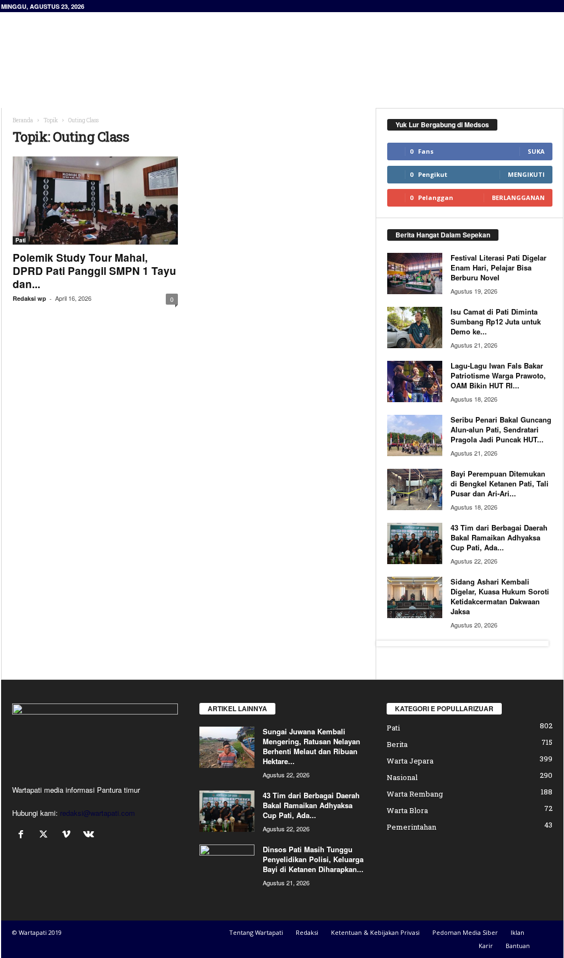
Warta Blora (407, 810)
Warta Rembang (415, 794)
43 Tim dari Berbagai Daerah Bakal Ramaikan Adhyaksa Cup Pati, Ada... (499, 537)
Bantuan (518, 945)
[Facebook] (23, 835)
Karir (486, 945)
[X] (46, 835)
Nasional (402, 777)
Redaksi (307, 932)
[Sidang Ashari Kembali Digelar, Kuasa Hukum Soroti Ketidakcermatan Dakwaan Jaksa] (414, 597)
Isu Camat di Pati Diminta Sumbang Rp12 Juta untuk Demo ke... (496, 321)
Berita (397, 744)
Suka (536, 151)
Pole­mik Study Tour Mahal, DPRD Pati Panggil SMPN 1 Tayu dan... (94, 270)
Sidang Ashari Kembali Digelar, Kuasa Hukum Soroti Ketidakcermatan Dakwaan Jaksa (500, 596)
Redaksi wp (29, 298)
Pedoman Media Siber (465, 932)
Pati (20, 240)
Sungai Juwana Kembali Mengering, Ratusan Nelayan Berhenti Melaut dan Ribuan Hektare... (311, 746)
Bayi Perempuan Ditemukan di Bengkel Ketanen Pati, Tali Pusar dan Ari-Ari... (500, 483)
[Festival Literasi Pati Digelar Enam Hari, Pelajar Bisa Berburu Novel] (414, 273)
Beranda (23, 120)
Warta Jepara (410, 761)
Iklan (517, 932)
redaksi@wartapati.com (97, 813)
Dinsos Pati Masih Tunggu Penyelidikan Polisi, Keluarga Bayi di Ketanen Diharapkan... (313, 859)
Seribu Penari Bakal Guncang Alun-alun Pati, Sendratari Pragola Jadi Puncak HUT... (501, 429)
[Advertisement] (362, 48)
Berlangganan (518, 197)
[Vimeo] (68, 835)
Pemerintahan (411, 827)
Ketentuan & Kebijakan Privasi (375, 932)
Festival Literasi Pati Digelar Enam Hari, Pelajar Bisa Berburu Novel (498, 267)
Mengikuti (526, 174)
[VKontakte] (90, 835)
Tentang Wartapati (256, 932)
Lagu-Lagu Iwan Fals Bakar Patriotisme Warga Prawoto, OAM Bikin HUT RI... (498, 375)
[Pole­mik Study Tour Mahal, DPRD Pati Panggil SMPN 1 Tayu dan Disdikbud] (95, 200)
